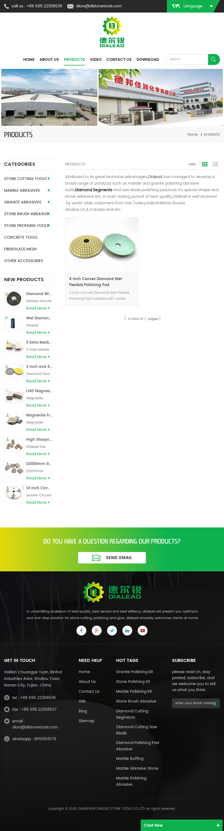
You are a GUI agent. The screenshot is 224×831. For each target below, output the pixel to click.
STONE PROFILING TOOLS (26, 226)
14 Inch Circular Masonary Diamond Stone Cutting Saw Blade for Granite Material (39, 488)
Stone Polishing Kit (133, 682)
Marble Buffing (129, 758)
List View (215, 164)
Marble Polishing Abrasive (131, 781)
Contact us (119, 59)
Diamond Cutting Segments (132, 714)
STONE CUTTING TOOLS (25, 179)
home (29, 59)
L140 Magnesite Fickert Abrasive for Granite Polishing (39, 391)
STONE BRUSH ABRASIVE (26, 214)
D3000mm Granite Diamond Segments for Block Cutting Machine (39, 464)
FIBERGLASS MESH (20, 249)
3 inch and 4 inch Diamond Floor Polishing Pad (39, 367)
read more (36, 308)
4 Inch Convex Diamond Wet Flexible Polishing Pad (95, 282)
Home (84, 672)
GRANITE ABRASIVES (22, 202)
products (74, 59)
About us (49, 59)
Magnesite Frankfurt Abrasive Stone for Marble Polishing (39, 415)
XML (82, 701)
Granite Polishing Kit (134, 672)
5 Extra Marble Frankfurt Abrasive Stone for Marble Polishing (39, 343)
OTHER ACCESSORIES (23, 261)
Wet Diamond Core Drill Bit (39, 318)
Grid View (205, 164)
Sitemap (86, 721)
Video (96, 59)
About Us (87, 682)
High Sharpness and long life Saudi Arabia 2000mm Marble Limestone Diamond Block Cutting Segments (39, 440)
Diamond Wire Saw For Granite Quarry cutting (39, 294)
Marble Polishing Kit (134, 691)
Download (148, 59)
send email (119, 557)
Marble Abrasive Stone (137, 768)
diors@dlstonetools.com (99, 6)
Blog (83, 711)
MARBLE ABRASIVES (22, 190)
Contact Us (89, 691)
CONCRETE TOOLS (20, 237)
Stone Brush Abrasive (136, 701)
